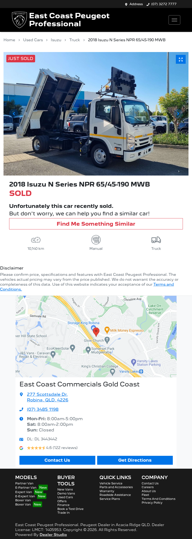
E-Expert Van (25, 496)
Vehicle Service (111, 483)
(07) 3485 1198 (43, 409)
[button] (174, 20)
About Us (149, 491)
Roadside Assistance (115, 495)
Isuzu (56, 40)
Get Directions (134, 460)
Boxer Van (23, 500)
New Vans (65, 489)
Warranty (107, 491)
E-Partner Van (26, 487)
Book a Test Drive (70, 509)
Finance (63, 505)
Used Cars (33, 40)
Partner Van (24, 483)
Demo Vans (66, 493)
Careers (148, 487)
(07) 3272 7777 (164, 4)
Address (136, 4)
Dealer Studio (53, 534)
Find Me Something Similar (96, 224)
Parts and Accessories (116, 487)
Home (9, 40)
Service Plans (110, 499)
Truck (74, 40)
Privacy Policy (152, 502)
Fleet (145, 495)
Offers (61, 501)
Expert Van (23, 492)
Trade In (63, 512)
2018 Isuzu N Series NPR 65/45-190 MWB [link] (127, 40)
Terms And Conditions (158, 499)
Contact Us (57, 460)
